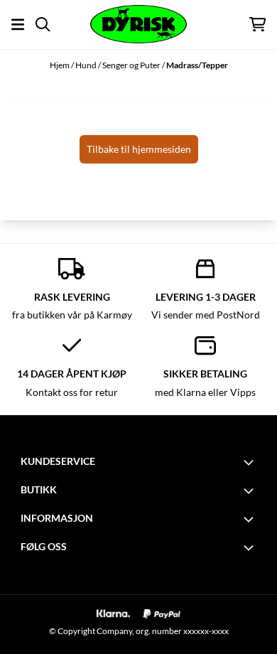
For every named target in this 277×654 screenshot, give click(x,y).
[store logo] (138, 24)
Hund (86, 65)
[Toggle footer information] (250, 462)
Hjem (60, 65)
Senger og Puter (132, 65)
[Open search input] (43, 24)
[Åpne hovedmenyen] (18, 24)
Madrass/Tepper (197, 65)
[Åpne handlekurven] (257, 24)
